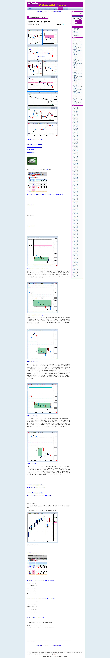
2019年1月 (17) (75, 108)
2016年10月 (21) (75, 146)
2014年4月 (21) (75, 188)
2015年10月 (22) (75, 163)
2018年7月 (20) (75, 117)
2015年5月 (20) (75, 170)
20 (77, 22)
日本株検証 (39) (75, 29)
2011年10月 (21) (75, 230)
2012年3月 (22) (75, 223)
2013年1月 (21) (75, 209)
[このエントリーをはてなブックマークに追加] (63, 24)
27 (77, 23)
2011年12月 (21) (75, 227)
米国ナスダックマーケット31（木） (39, 22)
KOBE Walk (65, 8)
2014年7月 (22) (75, 184)
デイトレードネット (30, 8)
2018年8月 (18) (75, 115)
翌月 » (81, 17)
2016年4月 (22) (75, 154)
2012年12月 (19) (75, 210)
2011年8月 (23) (75, 233)
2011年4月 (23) (75, 238)
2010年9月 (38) (75, 248)
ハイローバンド (55, 8)
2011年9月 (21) (75, 231)
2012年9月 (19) (75, 215)
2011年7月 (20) (75, 234)
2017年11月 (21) (75, 128)
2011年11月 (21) (75, 229)
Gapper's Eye (49, 8)
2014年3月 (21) (75, 189)
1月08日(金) (75, 88)
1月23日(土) (75, 56)
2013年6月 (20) (75, 202)
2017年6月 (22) (75, 135)
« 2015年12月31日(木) (40, 11)
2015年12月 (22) (75, 160)
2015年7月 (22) (75, 167)
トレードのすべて (39, 8)
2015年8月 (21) (75, 166)
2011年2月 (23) (75, 241)
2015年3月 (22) (75, 173)
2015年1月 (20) (75, 175)
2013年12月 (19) (75, 194)
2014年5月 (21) (75, 187)
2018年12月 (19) (75, 110)
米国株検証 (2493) (76, 28)
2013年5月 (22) (75, 203)
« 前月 (74, 17)
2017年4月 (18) (75, 138)
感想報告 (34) (75, 31)
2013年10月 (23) (75, 196)
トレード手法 (44, 8)
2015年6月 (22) (75, 168)
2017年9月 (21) (75, 131)
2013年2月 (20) (75, 208)
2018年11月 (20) (75, 111)
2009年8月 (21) (75, 266)
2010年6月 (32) (75, 252)
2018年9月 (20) (75, 114)
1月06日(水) (75, 94)
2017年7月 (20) (75, 133)
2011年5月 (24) (75, 237)
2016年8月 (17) (75, 149)
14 (78, 21)
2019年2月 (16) (75, 107)
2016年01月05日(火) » (58, 11)
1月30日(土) (75, 39)
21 (78, 22)
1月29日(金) (75, 43)
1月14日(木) (75, 75)
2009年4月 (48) (75, 272)
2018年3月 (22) (75, 122)
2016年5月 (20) (75, 153)
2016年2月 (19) (75, 157)
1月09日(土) (75, 85)
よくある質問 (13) (76, 35)
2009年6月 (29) (75, 269)
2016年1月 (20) (75, 159)
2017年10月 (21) (75, 129)
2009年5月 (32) (75, 271)
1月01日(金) (75, 101)
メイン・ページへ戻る (49, 11)
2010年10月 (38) (75, 247)
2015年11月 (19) (75, 161)
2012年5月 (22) (75, 220)
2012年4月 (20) (75, 222)
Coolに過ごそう (34, 8)
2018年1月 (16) (75, 125)
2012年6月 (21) (75, 219)
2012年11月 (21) (75, 212)
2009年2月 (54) (75, 275)
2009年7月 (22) (75, 268)
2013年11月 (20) (75, 195)
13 (77, 21)
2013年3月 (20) (75, 206)
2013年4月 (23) (75, 205)
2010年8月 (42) (75, 250)
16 (81, 21)
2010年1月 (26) (75, 259)
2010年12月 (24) (75, 244)
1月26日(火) (75, 52)
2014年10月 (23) (75, 180)
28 (78, 23)
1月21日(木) (75, 62)
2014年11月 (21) (75, 178)
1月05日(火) (75, 98)
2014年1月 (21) (75, 192)
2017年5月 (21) (75, 136)
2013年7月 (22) (75, 201)
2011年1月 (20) (75, 243)
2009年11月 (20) (75, 262)
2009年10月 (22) (75, 264)
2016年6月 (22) (75, 152)
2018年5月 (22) (75, 119)
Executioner (60, 8)
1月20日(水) (75, 65)
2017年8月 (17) (75, 132)
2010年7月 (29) (75, 251)
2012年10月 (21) (75, 213)
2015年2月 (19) (75, 174)
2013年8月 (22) (75, 199)
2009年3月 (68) (75, 273)
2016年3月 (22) (75, 156)
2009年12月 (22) (75, 261)
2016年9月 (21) (75, 147)
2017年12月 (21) (75, 126)
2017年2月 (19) (75, 140)
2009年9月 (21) (75, 265)
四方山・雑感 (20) (76, 32)
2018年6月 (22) (75, 118)
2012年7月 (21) (75, 217)
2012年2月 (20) (75, 224)
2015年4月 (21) (75, 171)
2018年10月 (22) (75, 112)
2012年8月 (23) (75, 216)
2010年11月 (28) (75, 245)
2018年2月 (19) (75, 124)
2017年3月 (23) (75, 139)
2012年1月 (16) (75, 226)
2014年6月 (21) (75, 185)
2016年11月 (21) (75, 145)
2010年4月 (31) (75, 255)
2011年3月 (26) (75, 240)
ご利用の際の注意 (81, 8)
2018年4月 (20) (75, 121)
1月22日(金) (75, 59)
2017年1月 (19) (75, 142)
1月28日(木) (75, 46)
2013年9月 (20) (75, 198)
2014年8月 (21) (75, 182)
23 (81, 22)
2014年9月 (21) (75, 181)
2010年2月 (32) (75, 258)
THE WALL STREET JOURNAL (34, 144)
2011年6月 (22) (75, 236)
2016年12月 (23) (75, 143)
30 (81, 23)
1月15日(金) (75, 72)
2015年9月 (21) (75, 164)
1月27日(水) (75, 49)
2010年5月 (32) (75, 254)
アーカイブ (76, 105)
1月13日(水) (75, 78)
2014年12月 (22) (75, 177)
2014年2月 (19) (75, 191)
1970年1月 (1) (75, 276)
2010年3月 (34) (75, 257)
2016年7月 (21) (75, 150)
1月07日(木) (75, 91)
